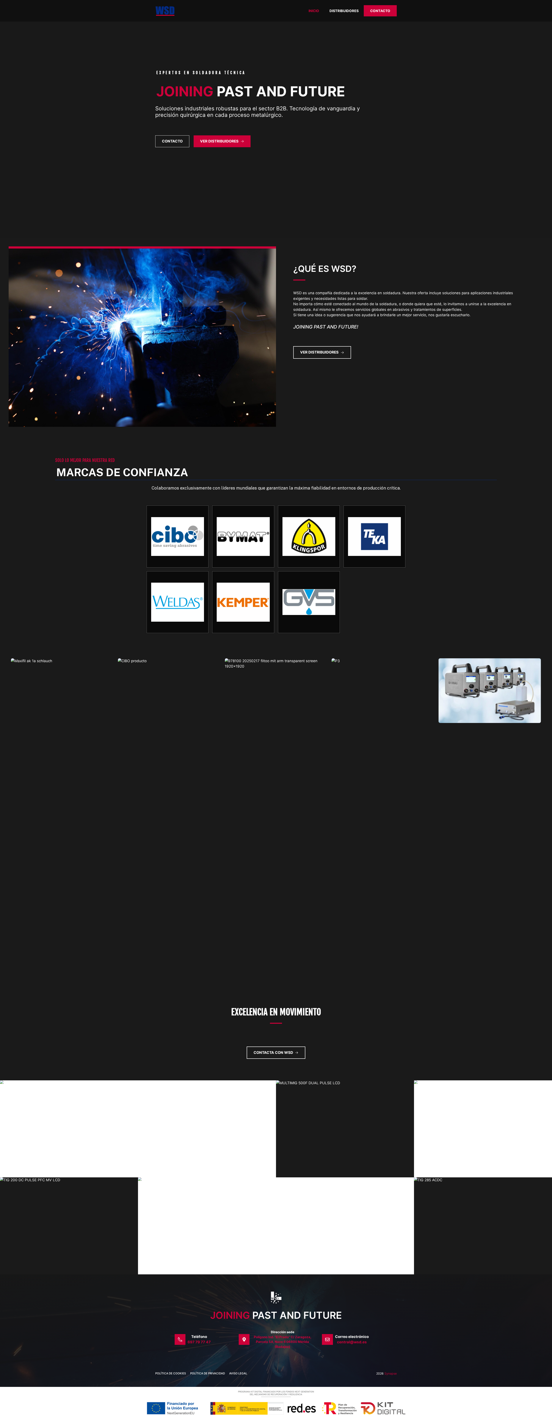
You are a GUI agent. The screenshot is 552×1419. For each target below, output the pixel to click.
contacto (172, 141)
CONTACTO (380, 11)
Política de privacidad (207, 1373)
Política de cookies (170, 1373)
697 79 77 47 (199, 1342)
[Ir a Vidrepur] (178, 602)
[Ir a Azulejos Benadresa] (309, 602)
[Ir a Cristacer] (243, 536)
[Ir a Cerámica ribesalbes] (374, 536)
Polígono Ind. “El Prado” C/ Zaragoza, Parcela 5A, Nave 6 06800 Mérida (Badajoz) (282, 1342)
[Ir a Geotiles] (178, 536)
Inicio (314, 11)
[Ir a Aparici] (243, 602)
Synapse (390, 1373)
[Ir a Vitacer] (309, 536)
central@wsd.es (352, 1342)
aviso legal (238, 1373)
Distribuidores (344, 11)
